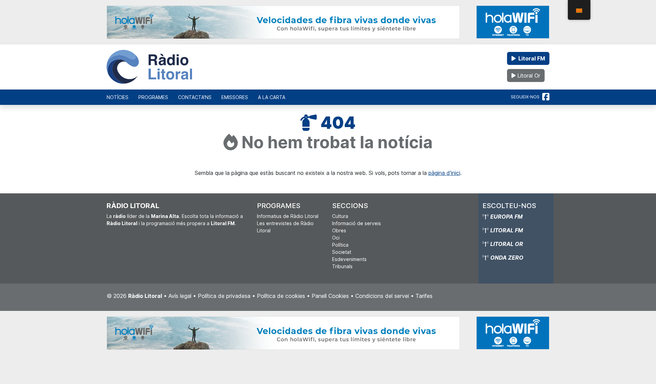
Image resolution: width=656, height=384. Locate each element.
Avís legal (179, 295)
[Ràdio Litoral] (149, 67)
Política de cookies (281, 295)
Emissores (234, 97)
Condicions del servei (382, 295)
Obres (339, 230)
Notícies (117, 97)
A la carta (271, 97)
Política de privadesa (224, 295)
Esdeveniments (349, 259)
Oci (336, 238)
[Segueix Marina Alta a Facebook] (545, 97)
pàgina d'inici (444, 172)
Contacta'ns (194, 97)
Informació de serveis (356, 223)
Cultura (340, 216)
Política (340, 245)
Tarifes (424, 295)
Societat (341, 252)
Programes (153, 97)
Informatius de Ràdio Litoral (287, 216)
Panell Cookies (330, 295)
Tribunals (342, 266)
